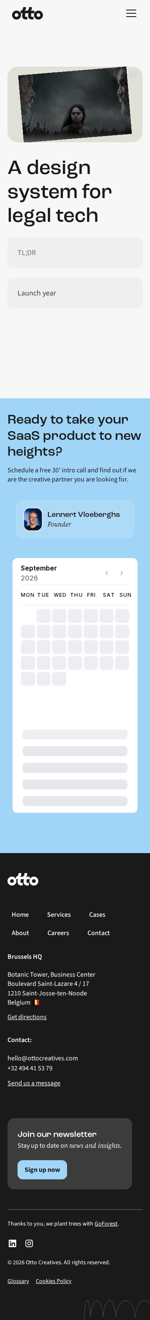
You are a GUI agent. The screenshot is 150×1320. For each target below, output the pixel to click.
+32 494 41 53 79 (30, 1068)
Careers (58, 933)
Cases (97, 914)
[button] (129, 13)
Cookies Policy (54, 1281)
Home (20, 914)
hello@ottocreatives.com (43, 1058)
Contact (99, 933)
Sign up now (42, 1169)
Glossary (18, 1281)
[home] (27, 13)
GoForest (106, 1224)
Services (59, 914)
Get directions (27, 1017)
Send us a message (34, 1083)
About (20, 933)
